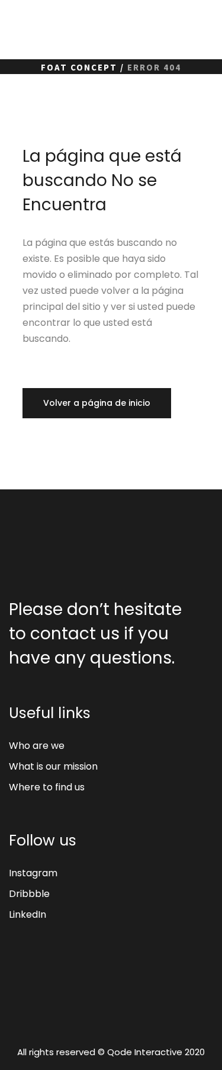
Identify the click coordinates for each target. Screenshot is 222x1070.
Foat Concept (79, 67)
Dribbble (29, 894)
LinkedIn (27, 914)
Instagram (33, 873)
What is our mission (53, 766)
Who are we (37, 745)
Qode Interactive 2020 (156, 1052)
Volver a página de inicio (96, 403)
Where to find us (47, 787)
